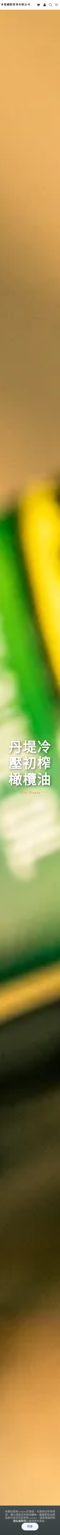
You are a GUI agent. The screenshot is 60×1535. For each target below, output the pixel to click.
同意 (30, 1526)
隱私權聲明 (19, 1521)
